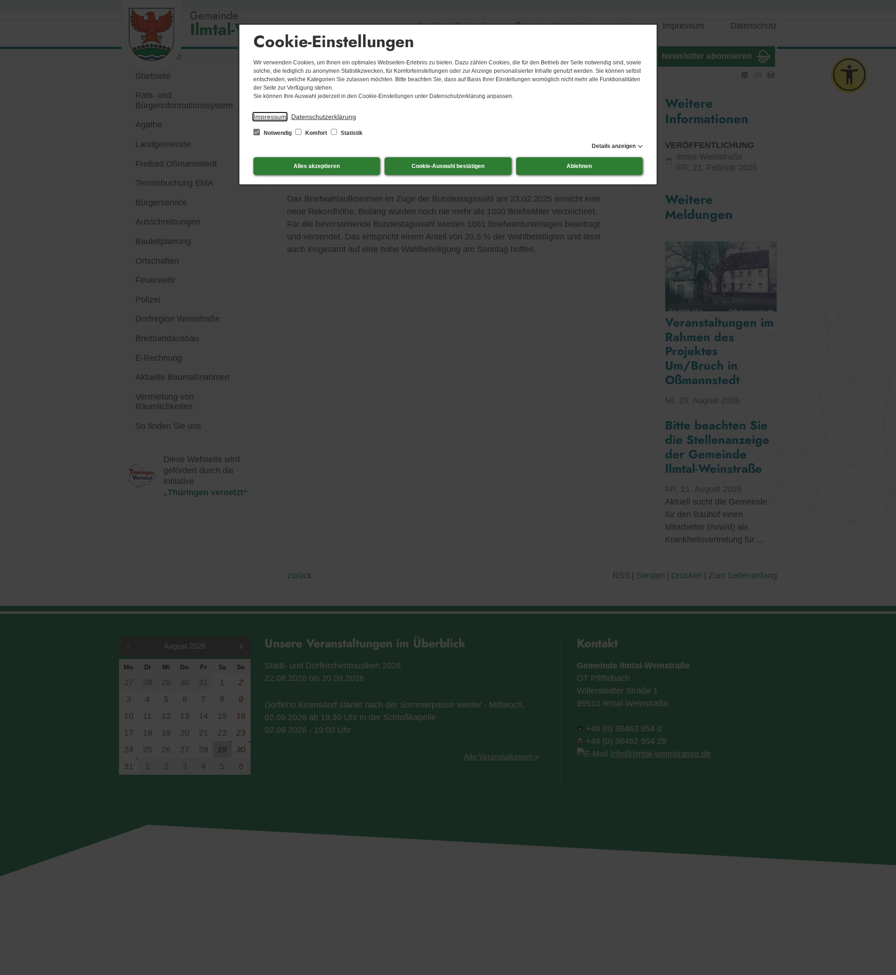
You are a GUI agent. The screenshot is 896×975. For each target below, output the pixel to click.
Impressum (270, 116)
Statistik (351, 133)
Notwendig (277, 133)
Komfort (316, 133)
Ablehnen (579, 166)
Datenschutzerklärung (323, 116)
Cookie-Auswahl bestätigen (448, 166)
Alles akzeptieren (317, 166)
